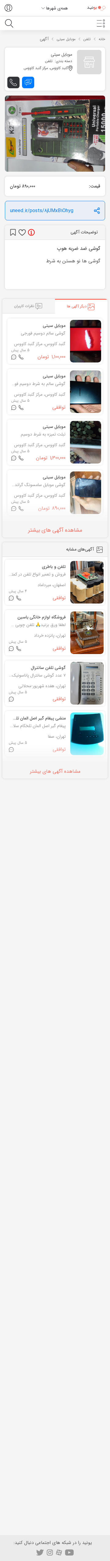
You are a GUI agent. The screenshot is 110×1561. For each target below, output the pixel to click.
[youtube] (69, 1552)
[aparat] (59, 1552)
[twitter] (40, 1552)
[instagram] (50, 1552)
